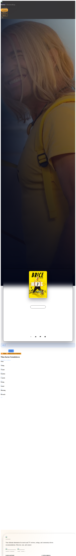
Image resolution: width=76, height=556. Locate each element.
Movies (3, 4)
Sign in (4, 12)
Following (4, 350)
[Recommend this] (36, 337)
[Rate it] (45, 337)
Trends (4, 10)
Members (9, 4)
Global (11, 350)
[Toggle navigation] (2, 18)
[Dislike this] (40, 337)
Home (33, 302)
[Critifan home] (38, 2)
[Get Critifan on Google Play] (23, 550)
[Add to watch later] (31, 337)
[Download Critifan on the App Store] (11, 550)
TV (6, 4)
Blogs (13, 4)
